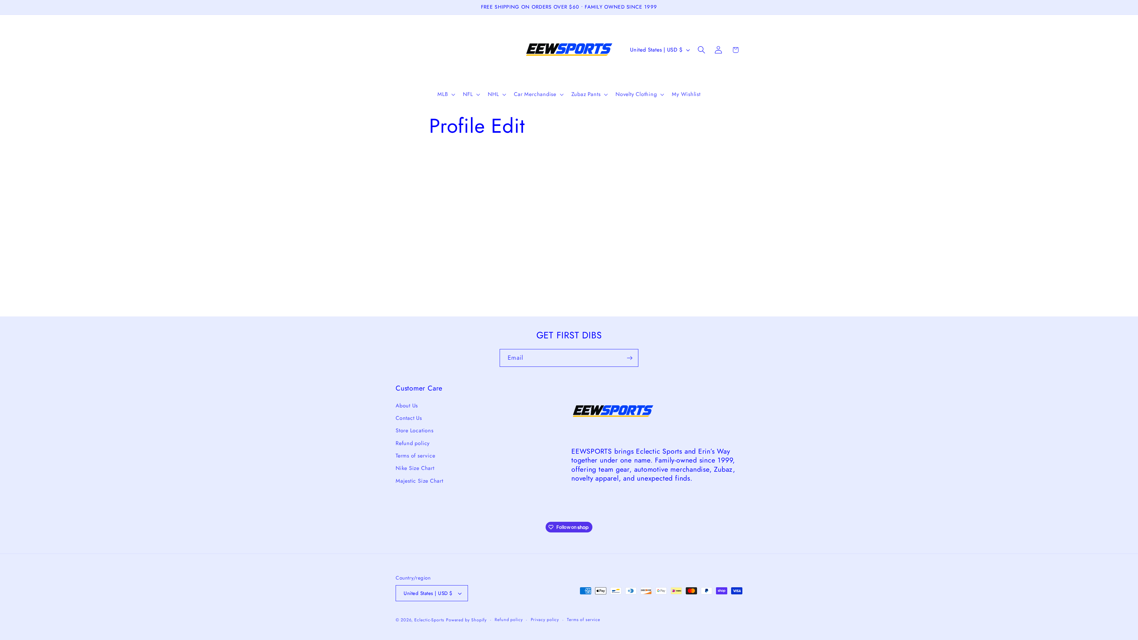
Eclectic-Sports (429, 620)
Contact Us (409, 418)
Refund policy (413, 443)
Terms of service (415, 456)
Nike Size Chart (415, 468)
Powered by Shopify (466, 620)
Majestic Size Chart (419, 481)
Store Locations (415, 430)
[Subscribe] (629, 358)
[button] (445, 95)
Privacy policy (545, 620)
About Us (407, 405)
